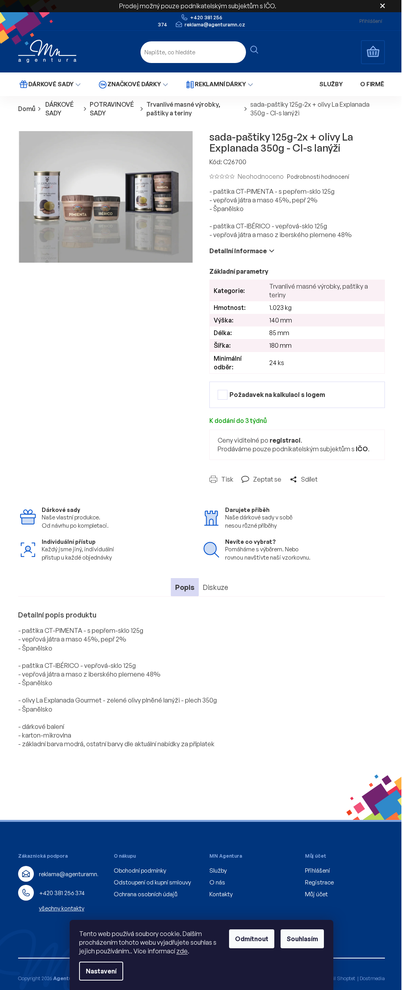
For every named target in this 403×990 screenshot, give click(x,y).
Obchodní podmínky (140, 870)
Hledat (254, 49)
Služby (218, 870)
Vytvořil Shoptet (336, 978)
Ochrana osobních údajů (145, 894)
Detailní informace (238, 251)
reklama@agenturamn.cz (72, 874)
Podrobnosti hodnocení (318, 176)
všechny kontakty (61, 908)
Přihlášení (317, 870)
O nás (217, 882)
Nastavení (101, 971)
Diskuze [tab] (215, 587)
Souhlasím (302, 939)
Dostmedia (372, 978)
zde (182, 951)
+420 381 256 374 (62, 893)
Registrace (319, 882)
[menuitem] (49, 84)
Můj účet (316, 894)
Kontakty (221, 894)
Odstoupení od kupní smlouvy (152, 882)
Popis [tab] (184, 587)
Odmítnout (251, 939)
